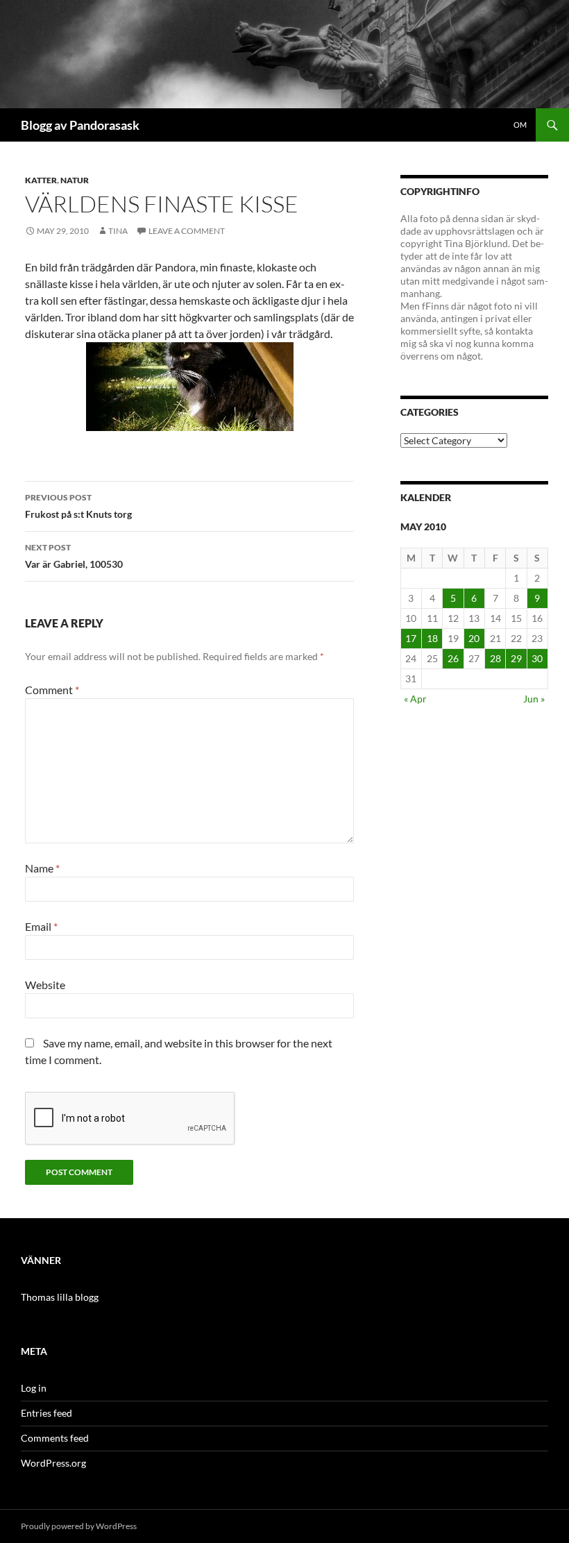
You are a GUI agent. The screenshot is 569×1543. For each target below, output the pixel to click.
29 (516, 658)
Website (45, 984)
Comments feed (55, 1438)
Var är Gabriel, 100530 (74, 556)
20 (473, 638)
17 (410, 638)
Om (520, 124)
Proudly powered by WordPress (79, 1526)
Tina (118, 231)
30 (537, 658)
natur (74, 180)
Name (42, 868)
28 (495, 658)
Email (41, 926)
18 (432, 638)
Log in (33, 1388)
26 (453, 658)
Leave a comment (186, 231)
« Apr (415, 699)
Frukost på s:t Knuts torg (78, 506)
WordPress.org (53, 1463)
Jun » (534, 699)
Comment (52, 689)
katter (41, 180)
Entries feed (46, 1413)
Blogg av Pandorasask (80, 125)
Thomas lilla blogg (60, 1297)
